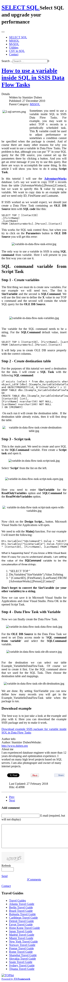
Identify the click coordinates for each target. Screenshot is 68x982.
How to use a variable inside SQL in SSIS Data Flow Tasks (33, 77)
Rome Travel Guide (21, 951)
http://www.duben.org (15, 745)
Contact (13, 54)
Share (61, 775)
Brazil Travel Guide (21, 910)
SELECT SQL (18, 37)
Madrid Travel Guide (21, 934)
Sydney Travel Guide (22, 965)
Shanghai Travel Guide (23, 955)
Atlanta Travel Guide (21, 904)
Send (5, 876)
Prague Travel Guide (21, 948)
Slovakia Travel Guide (22, 958)
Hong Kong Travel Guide (24, 927)
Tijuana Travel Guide (21, 968)
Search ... (7, 61)
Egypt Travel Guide (21, 924)
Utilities (13, 47)
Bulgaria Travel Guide (22, 914)
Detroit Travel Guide (21, 921)
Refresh (6, 865)
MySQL (14, 44)
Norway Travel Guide (22, 945)
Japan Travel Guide (20, 931)
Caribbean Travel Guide (23, 917)
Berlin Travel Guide (21, 907)
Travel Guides (17, 900)
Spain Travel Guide (20, 962)
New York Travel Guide (23, 941)
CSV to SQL (17, 51)
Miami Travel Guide (21, 938)
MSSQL (14, 40)
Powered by (16, 978)
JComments (34, 879)
